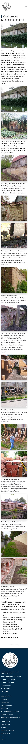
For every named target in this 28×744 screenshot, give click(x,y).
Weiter (16, 644)
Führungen (5, 689)
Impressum (5, 721)
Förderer (5, 702)
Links (3, 739)
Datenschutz (6, 724)
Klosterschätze (7, 683)
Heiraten (4, 692)
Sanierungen (6, 696)
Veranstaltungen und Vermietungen (10, 673)
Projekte (5, 699)
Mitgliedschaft (7, 705)
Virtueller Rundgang (10, 711)
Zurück (11, 644)
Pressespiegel (7, 714)
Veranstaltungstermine (11, 717)
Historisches (6, 686)
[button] (26, 6)
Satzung (4, 708)
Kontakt (4, 727)
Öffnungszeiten (7, 730)
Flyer (3, 736)
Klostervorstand (8, 680)
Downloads (6, 733)
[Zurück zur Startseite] (6, 6)
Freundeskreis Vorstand (11, 677)
